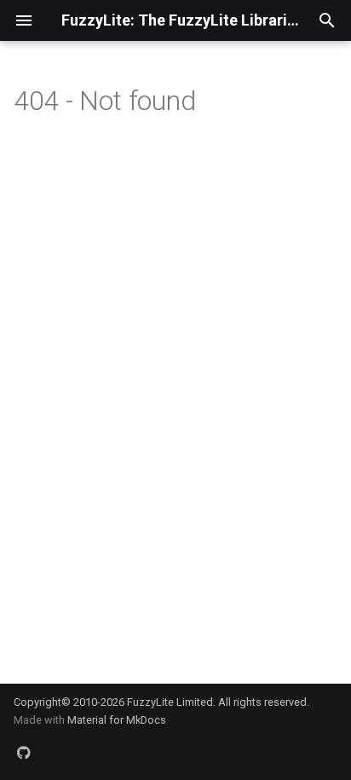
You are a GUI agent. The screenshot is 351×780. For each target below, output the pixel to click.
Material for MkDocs (116, 720)
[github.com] (23, 752)
